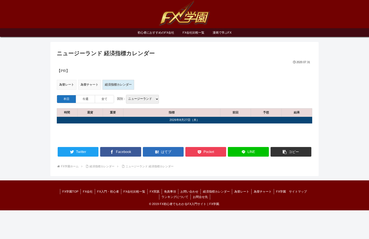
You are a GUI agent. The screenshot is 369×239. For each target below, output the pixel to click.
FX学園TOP (70, 191)
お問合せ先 (200, 197)
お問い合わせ (189, 191)
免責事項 (170, 191)
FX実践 (155, 191)
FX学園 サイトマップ (291, 191)
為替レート (66, 84)
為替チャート (89, 84)
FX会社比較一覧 (134, 191)
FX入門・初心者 (108, 191)
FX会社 (88, 191)
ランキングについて (174, 197)
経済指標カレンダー (216, 191)
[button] (291, 152)
